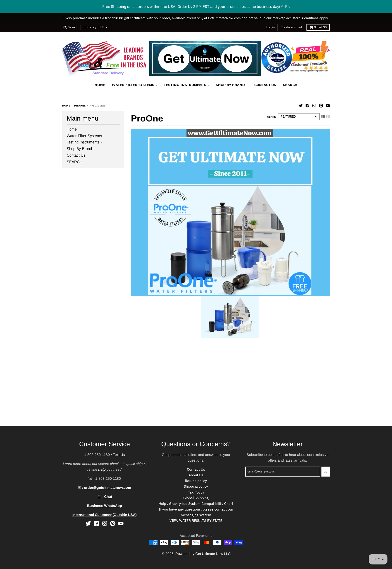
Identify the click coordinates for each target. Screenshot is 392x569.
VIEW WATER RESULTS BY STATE (195, 520)
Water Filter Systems (84, 136)
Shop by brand (79, 149)
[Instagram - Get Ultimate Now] (314, 105)
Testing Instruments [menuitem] (185, 84)
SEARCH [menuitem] (290, 84)
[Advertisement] (136, 394)
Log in (270, 27)
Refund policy (196, 480)
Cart (320, 27)
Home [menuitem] (100, 84)
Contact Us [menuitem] (265, 84)
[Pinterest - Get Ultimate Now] (321, 105)
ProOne (80, 105)
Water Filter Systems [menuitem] (133, 84)
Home (66, 105)
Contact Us (76, 155)
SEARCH (74, 162)
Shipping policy (196, 486)
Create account (291, 27)
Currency (89, 27)
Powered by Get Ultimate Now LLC (202, 554)
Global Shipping (195, 498)
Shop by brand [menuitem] (230, 84)
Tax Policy (196, 492)
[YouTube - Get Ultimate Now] (328, 105)
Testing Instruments (83, 142)
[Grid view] (323, 116)
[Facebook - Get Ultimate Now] (307, 105)
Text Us (119, 455)
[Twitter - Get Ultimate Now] (301, 105)
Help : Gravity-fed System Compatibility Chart (196, 503)
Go (326, 471)
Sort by (271, 116)
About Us (196, 475)
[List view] (328, 116)
